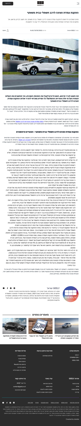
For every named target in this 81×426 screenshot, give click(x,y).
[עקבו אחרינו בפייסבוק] (7, 288)
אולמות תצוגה (75, 389)
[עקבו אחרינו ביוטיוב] (3, 288)
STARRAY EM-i (74, 357)
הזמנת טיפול (22, 361)
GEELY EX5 (75, 360)
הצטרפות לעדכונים (20, 390)
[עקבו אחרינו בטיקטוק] (14, 288)
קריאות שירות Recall (20, 364)
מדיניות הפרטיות (47, 383)
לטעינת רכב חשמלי (24, 140)
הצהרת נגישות (55, 402)
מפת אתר (30, 402)
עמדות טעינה (22, 358)
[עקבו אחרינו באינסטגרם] (11, 288)
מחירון (37, 402)
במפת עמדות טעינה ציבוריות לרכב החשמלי (29, 121)
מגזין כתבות (75, 383)
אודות (77, 386)
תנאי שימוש (49, 386)
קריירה (77, 392)
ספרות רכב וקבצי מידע (19, 370)
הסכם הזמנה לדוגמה (46, 389)
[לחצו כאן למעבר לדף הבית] (40, 3)
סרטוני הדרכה (21, 367)
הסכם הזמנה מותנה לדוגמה (44, 392)
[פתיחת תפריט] (78, 4)
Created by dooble (72, 419)
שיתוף (4, 30)
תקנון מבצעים (44, 402)
